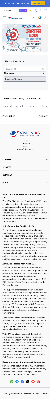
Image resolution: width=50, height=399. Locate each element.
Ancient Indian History (14, 98)
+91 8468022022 (25, 143)
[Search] (34, 18)
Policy (25, 182)
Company (25, 175)
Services (25, 167)
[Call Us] (36, 10)
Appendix (31, 98)
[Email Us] (40, 10)
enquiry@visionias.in (25, 149)
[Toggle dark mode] (30, 10)
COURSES (25, 159)
